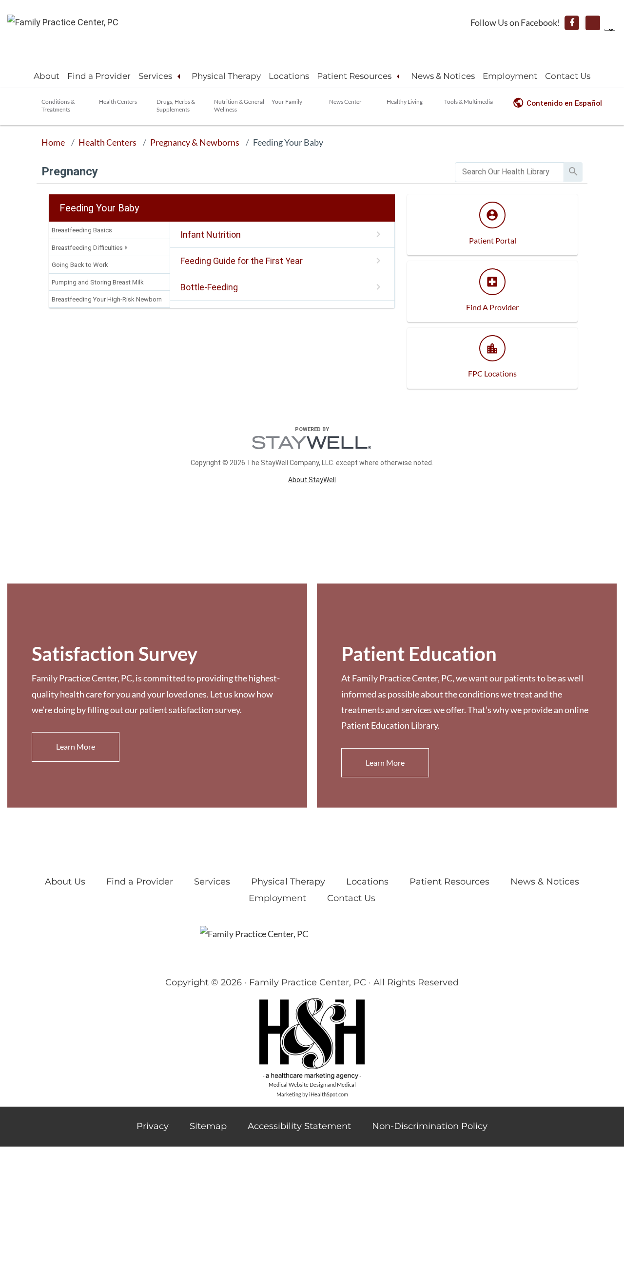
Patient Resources (354, 76)
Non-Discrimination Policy (430, 1126)
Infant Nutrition (210, 234)
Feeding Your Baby (288, 142)
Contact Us (567, 76)
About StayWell (312, 480)
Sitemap (208, 1126)
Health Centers (118, 101)
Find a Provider (99, 76)
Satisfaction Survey (114, 653)
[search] (509, 172)
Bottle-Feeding (209, 287)
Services (155, 76)
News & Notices (443, 76)
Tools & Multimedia (468, 101)
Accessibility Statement (299, 1126)
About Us (65, 881)
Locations (289, 76)
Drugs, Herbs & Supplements (175, 105)
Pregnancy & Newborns (194, 142)
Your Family (287, 101)
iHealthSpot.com (328, 1094)
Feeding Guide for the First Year (241, 261)
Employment (510, 76)
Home (53, 142)
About (46, 76)
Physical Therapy (226, 76)
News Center (345, 101)
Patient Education (419, 653)
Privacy (152, 1126)
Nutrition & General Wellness (239, 105)
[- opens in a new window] (572, 23)
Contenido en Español (564, 103)
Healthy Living (405, 101)
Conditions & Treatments (58, 105)
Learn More (75, 746)
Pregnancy (69, 171)
